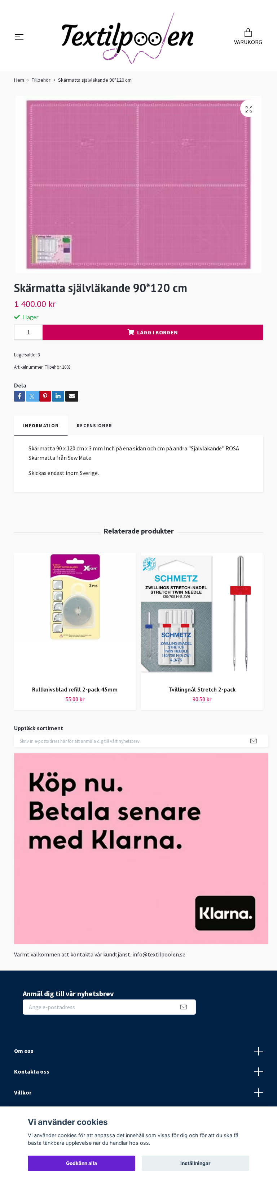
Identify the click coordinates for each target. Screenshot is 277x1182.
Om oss (24, 1054)
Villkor (22, 1096)
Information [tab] (41, 429)
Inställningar (195, 1163)
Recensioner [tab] (94, 429)
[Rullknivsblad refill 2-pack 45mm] (75, 620)
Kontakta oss (31, 1075)
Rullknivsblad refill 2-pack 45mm (75, 693)
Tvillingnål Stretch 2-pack (202, 693)
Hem (19, 83)
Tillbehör (41, 83)
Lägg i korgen (157, 335)
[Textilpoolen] (128, 39)
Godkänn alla (81, 1163)
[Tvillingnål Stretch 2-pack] (202, 620)
